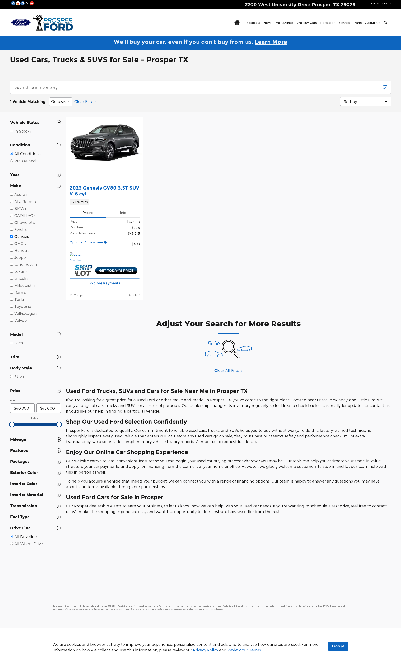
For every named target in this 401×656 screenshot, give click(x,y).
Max (39, 400)
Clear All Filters (228, 370)
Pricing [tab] (87, 212)
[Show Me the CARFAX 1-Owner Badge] (77, 257)
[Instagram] (18, 3)
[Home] (21, 22)
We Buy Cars (307, 22)
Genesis (58, 101)
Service (344, 22)
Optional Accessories (87, 242)
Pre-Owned (283, 22)
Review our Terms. (244, 650)
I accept (338, 646)
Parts (358, 22)
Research (327, 22)
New (267, 22)
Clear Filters (85, 101)
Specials (253, 22)
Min (12, 400)
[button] (105, 202)
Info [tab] (123, 212)
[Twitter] (27, 3)
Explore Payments (104, 283)
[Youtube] (32, 3)
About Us (372, 22)
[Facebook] (13, 3)
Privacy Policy (205, 650)
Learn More (271, 41)
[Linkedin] (22, 3)
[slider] (12, 424)
